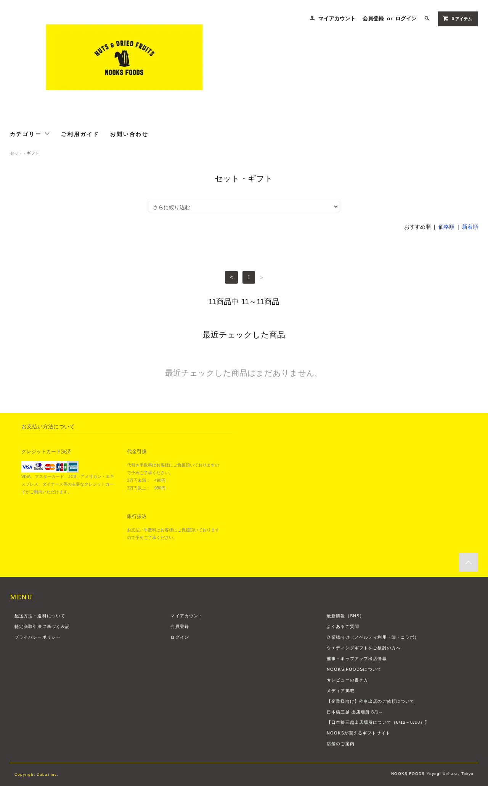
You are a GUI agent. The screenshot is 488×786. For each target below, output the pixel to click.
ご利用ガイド (80, 133)
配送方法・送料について (39, 615)
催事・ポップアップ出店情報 (357, 658)
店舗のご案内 (341, 743)
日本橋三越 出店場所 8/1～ (355, 712)
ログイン (406, 18)
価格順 (446, 227)
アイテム (462, 18)
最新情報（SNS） (345, 615)
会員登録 (373, 18)
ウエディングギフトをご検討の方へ (364, 648)
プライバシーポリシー (37, 637)
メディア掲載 (341, 690)
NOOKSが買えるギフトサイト (358, 733)
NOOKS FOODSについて (354, 669)
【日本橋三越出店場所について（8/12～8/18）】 (378, 722)
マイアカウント (337, 18)
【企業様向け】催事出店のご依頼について (370, 701)
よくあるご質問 (343, 626)
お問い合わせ (129, 133)
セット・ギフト (24, 153)
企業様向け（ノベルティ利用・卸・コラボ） (373, 637)
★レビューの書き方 (347, 680)
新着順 (470, 227)
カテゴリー (27, 133)
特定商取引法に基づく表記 (42, 626)
